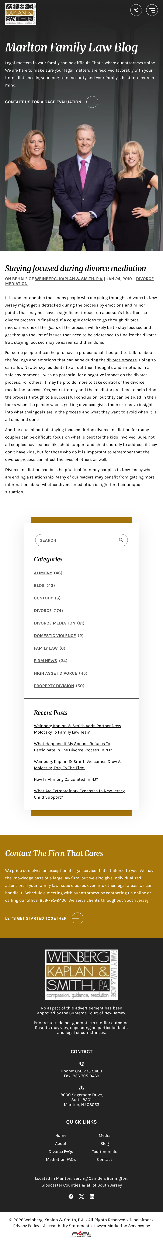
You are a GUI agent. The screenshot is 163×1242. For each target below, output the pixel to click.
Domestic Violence (55, 635)
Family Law (46, 648)
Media (105, 1135)
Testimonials (104, 1151)
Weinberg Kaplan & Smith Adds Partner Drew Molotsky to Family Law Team (77, 729)
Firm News (45, 660)
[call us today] (136, 10)
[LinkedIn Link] (92, 1197)
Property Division (54, 685)
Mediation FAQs (61, 1159)
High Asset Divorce (55, 673)
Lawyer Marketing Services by (122, 1225)
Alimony (43, 573)
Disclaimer (140, 1219)
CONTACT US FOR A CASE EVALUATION (43, 101)
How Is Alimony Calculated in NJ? (66, 779)
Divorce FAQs (61, 1151)
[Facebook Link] (71, 1197)
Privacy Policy (26, 1225)
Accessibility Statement (66, 1225)
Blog (39, 585)
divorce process (122, 360)
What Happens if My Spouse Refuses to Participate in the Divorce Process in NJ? (73, 746)
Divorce (43, 610)
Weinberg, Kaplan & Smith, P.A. (69, 278)
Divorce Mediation (54, 623)
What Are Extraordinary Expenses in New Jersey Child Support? (79, 794)
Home (60, 1135)
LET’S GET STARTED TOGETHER (36, 918)
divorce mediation (76, 484)
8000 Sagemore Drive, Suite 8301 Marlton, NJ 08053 (81, 1099)
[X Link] (81, 1197)
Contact (104, 1159)
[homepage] (81, 998)
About (61, 1143)
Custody (43, 598)
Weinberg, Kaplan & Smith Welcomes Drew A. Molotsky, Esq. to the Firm (77, 764)
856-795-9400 (88, 1071)
